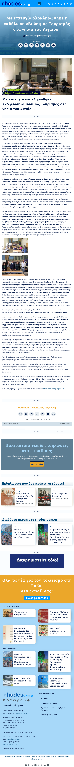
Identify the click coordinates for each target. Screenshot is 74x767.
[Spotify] (71, 4)
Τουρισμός (47, 36)
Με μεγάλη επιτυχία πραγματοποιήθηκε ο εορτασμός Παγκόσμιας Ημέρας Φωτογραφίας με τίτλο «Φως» (60, 536)
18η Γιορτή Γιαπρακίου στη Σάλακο (57, 631)
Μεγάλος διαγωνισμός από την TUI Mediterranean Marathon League (23, 533)
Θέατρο (18, 491)
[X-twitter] (55, 4)
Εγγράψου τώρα (37, 464)
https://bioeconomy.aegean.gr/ (53, 389)
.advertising (64, 756)
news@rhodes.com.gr (13, 739)
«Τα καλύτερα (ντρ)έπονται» (21, 613)
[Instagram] (52, 4)
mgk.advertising (21, 713)
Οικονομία (29, 36)
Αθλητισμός (17, 527)
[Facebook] (49, 4)
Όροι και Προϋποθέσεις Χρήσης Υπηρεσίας (53, 709)
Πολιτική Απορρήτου (49, 715)
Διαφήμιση (45, 698)
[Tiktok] (61, 4)
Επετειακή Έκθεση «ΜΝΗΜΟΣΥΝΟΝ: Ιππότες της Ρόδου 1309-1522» (59, 616)
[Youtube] (58, 4)
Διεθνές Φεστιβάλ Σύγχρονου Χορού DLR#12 (23, 681)
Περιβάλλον (38, 36)
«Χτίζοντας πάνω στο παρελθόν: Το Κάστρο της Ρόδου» (24, 497)
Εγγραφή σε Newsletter (50, 703)
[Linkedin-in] (68, 4)
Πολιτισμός (53, 527)
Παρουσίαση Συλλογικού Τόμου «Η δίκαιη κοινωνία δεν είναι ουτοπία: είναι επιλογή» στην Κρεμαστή (23, 634)
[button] (39, 3)
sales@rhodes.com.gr (10, 744)
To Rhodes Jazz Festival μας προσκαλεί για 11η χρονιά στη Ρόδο (59, 682)
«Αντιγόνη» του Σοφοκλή (59, 494)
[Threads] (64, 4)
